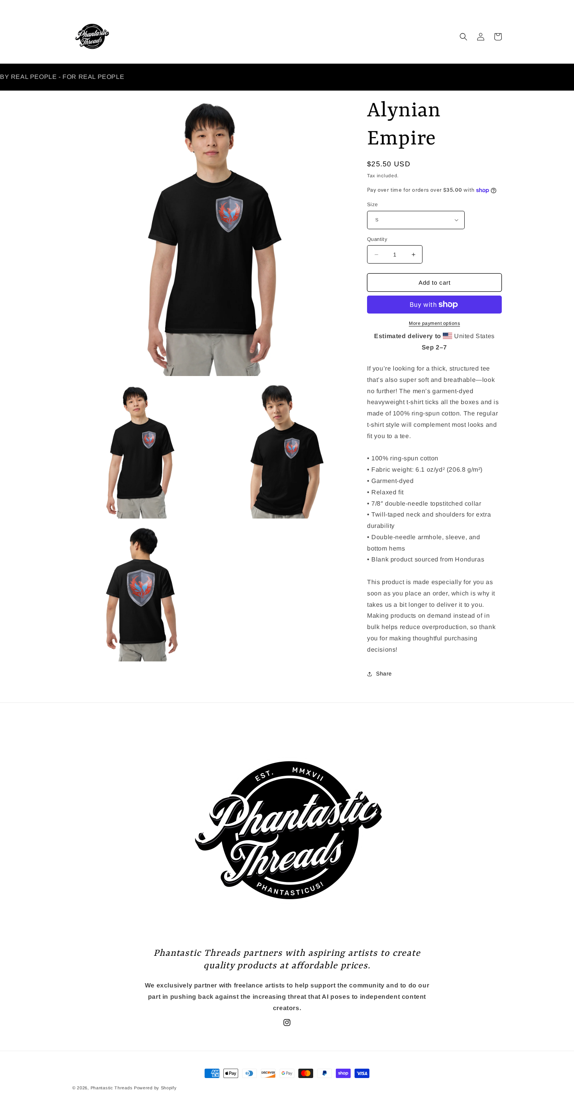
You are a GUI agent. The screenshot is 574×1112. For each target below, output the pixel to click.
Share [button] (384, 673)
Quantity (377, 239)
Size (372, 204)
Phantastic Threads (112, 1087)
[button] (463, 36)
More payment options (434, 323)
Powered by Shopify (155, 1087)
